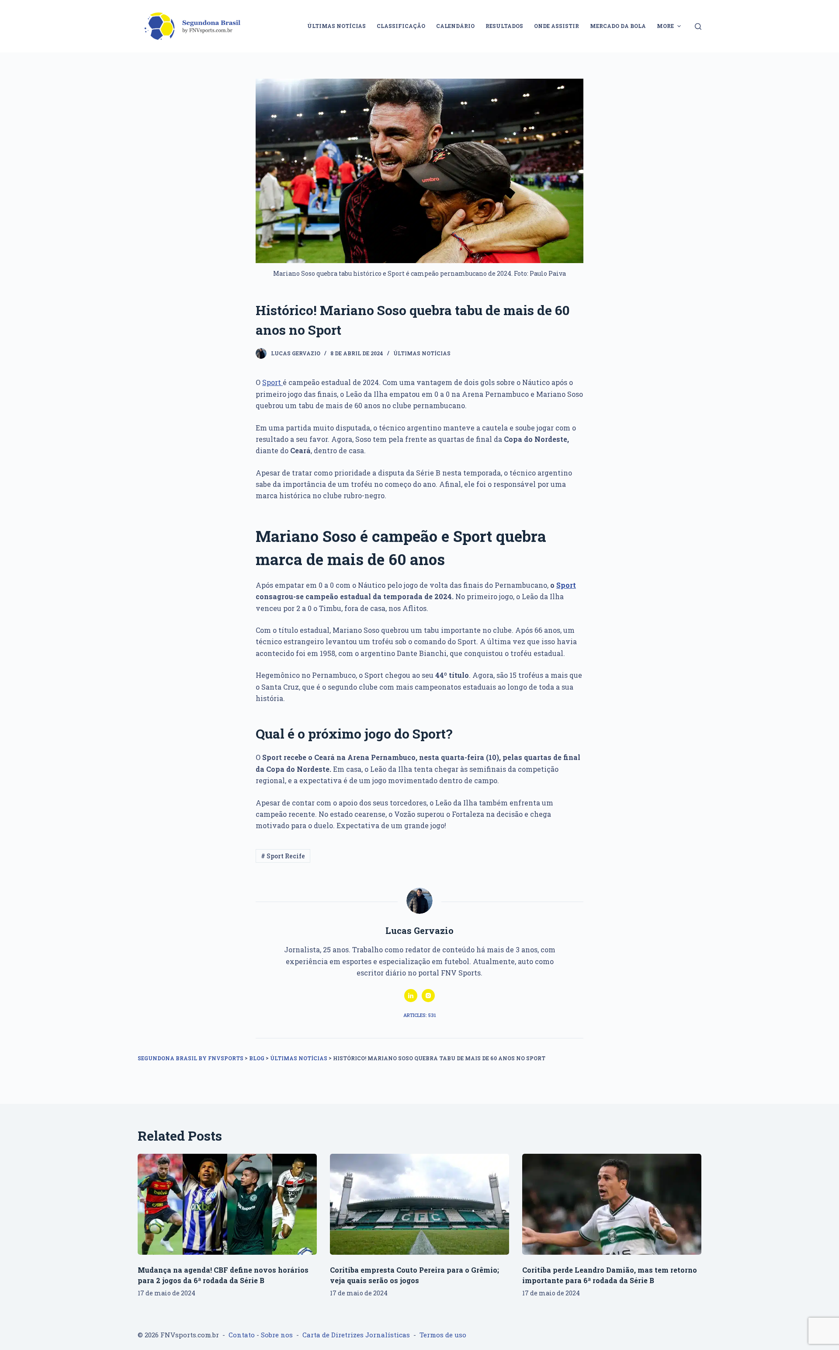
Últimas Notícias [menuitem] (336, 25)
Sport (272, 382)
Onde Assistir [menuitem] (556, 25)
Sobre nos (277, 1334)
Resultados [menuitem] (504, 25)
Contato (242, 1334)
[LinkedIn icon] (410, 995)
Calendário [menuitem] (455, 25)
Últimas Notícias (422, 353)
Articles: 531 (419, 1015)
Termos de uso (443, 1334)
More (665, 25)
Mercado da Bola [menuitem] (618, 25)
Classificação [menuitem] (401, 25)
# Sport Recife (283, 856)
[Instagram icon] (428, 995)
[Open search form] (698, 26)
